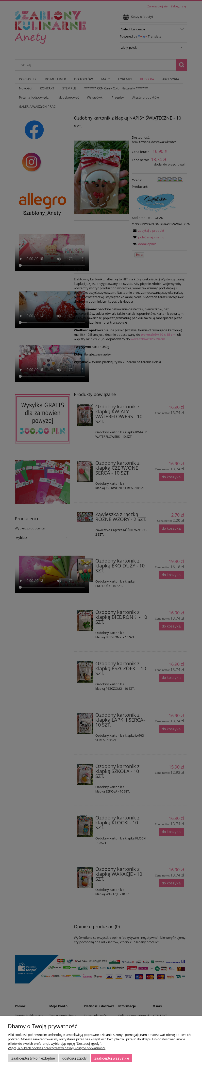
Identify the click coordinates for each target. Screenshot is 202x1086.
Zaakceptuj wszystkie (111, 1058)
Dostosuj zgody (74, 1058)
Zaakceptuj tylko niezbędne (33, 1058)
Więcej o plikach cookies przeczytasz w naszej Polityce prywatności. (56, 1048)
